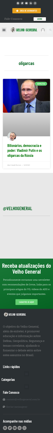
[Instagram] (35, 3)
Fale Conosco (13, 19)
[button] (4, 29)
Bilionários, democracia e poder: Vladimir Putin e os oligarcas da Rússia (24, 150)
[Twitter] (22, 3)
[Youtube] (26, 3)
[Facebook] (18, 3)
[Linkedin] (31, 3)
